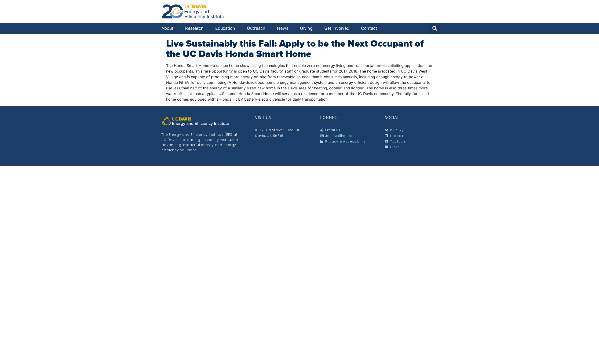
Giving (306, 28)
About (167, 28)
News (282, 28)
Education (225, 28)
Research (194, 28)
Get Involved (336, 28)
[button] (434, 28)
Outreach (256, 28)
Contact (369, 28)
